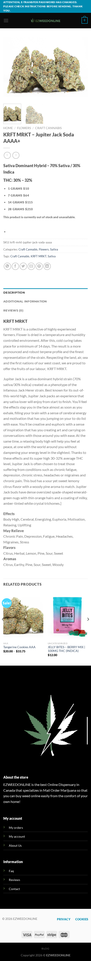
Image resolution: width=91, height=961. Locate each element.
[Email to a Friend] (31, 266)
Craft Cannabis (48, 128)
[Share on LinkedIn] (47, 266)
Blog (45, 948)
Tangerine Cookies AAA (19, 647)
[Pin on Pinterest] (39, 266)
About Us (15, 845)
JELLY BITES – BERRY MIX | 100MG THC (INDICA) (66, 649)
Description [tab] (14, 292)
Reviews (14, 880)
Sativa (54, 249)
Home (8, 128)
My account (17, 836)
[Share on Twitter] (23, 266)
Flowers (24, 128)
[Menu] (6, 20)
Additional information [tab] (25, 301)
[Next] (80, 68)
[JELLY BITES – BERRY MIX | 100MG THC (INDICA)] (68, 616)
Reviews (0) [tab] (13, 310)
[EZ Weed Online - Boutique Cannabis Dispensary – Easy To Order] (45, 20)
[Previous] (11, 68)
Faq (11, 871)
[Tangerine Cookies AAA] (23, 616)
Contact (14, 889)
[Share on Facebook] (15, 266)
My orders (16, 827)
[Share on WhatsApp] (7, 266)
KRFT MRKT (38, 256)
